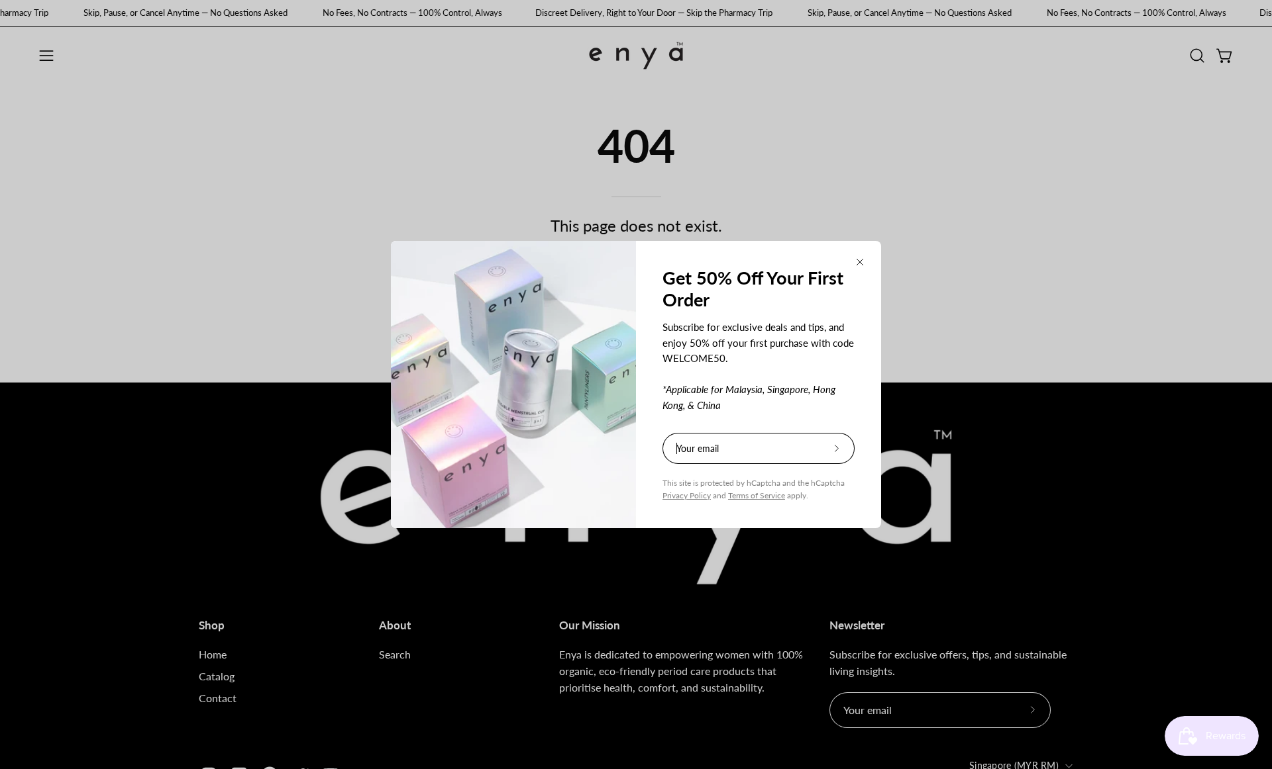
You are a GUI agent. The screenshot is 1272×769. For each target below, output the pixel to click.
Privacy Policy (686, 495)
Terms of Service (756, 495)
